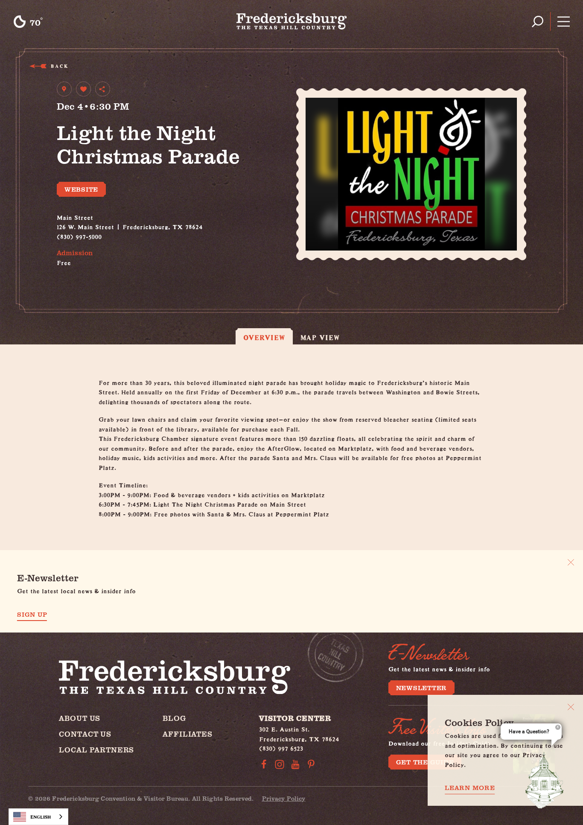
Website (81, 189)
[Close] (570, 707)
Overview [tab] (264, 337)
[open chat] (544, 780)
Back (59, 66)
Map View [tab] (320, 337)
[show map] (64, 89)
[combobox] (38, 816)
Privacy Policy (284, 798)
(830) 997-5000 (79, 235)
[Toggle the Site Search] (537, 21)
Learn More (470, 787)
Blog (174, 718)
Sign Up (32, 614)
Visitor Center (295, 718)
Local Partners (96, 750)
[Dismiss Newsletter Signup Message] (570, 562)
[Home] (291, 21)
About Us (79, 718)
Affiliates (188, 734)
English (40, 816)
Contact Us (85, 734)
